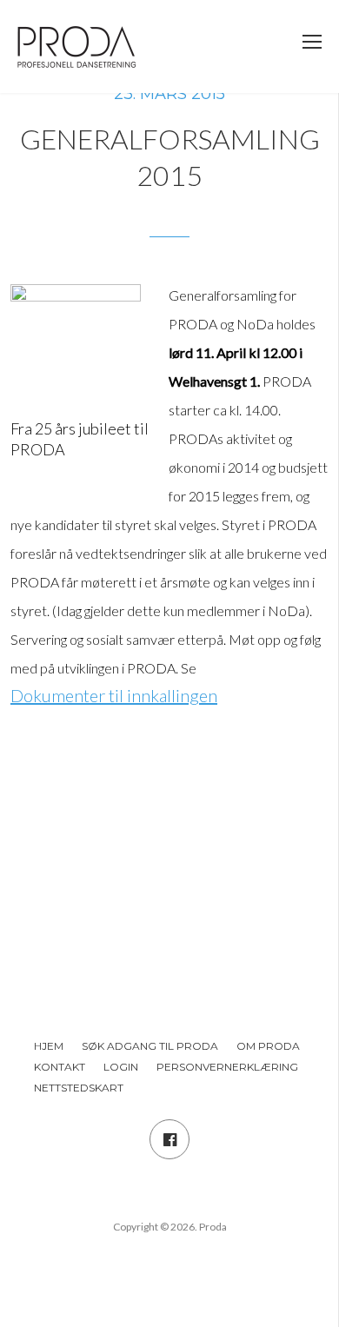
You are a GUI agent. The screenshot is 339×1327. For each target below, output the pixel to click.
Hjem (48, 1045)
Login (120, 1066)
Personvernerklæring (227, 1066)
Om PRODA (268, 1045)
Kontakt (59, 1066)
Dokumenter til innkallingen (113, 695)
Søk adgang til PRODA (150, 1045)
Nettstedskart (78, 1087)
